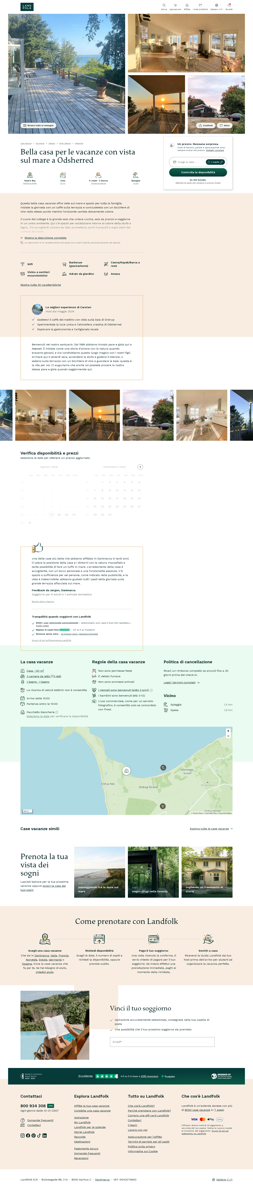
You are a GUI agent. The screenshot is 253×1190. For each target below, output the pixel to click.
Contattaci (34, 1125)
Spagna (27, 963)
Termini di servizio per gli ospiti (148, 1141)
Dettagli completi (215, 150)
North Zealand (65, 143)
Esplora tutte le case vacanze (209, 828)
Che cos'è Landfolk (201, 1096)
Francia (63, 955)
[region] (126, 771)
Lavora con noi (137, 1130)
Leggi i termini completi (179, 682)
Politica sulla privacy (141, 1146)
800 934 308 (33, 1106)
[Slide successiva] (232, 835)
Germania (55, 959)
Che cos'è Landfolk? (141, 1105)
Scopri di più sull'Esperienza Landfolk (51, 640)
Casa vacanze (25, 143)
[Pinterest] (33, 1135)
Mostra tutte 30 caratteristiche (40, 284)
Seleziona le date (38, 716)
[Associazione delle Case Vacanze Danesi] (222, 1076)
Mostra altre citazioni (43, 601)
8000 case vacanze (197, 1110)
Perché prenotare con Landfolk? (149, 1110)
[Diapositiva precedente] (20, 835)
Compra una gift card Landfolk (148, 1115)
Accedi (229, 9)
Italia (54, 955)
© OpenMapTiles (210, 813)
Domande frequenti (40, 1120)
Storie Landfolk (84, 1132)
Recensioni (81, 1158)
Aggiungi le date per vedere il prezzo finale (198, 182)
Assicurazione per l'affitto (145, 1136)
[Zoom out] (228, 735)
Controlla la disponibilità (198, 172)
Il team (132, 1125)
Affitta (187, 9)
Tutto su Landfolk (146, 1096)
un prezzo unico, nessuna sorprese (79, 634)
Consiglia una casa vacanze (92, 1110)
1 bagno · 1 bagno (38, 681)
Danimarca (40, 143)
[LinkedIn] (45, 1135)
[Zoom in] (228, 730)
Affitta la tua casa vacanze (91, 1105)
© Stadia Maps (197, 813)
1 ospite (215, 162)
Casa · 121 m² (35, 670)
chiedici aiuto (45, 972)
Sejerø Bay (79, 143)
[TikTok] (39, 1135)
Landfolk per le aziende (90, 1127)
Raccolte (80, 1136)
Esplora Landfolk (91, 1096)
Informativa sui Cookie (143, 1151)
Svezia (43, 959)
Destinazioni (82, 1141)
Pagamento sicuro (86, 1148)
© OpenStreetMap (224, 813)
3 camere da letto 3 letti (44, 676)
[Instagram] (22, 1135)
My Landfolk (82, 1122)
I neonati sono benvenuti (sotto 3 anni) (123, 690)
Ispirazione (175, 9)
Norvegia (31, 959)
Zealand (52, 143)
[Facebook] (28, 1135)
